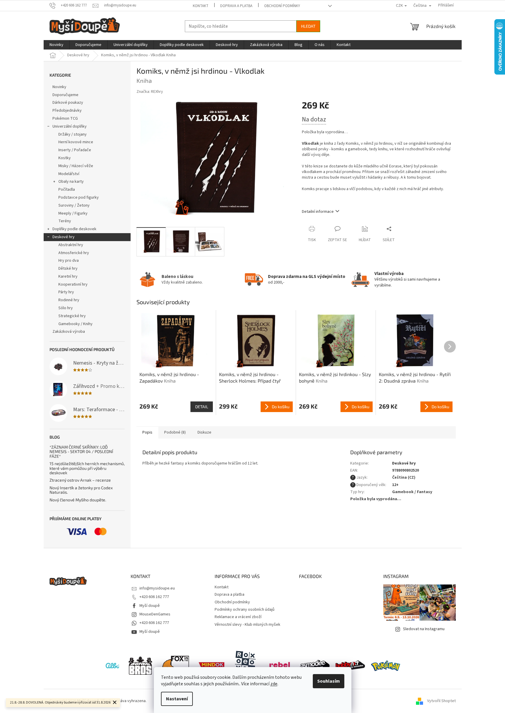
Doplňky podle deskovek (74, 229)
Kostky (64, 158)
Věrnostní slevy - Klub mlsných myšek (247, 625)
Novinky (59, 87)
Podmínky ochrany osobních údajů (244, 609)
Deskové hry (63, 237)
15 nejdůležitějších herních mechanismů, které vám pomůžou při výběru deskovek (87, 468)
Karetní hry (68, 276)
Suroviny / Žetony (74, 205)
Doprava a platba (236, 6)
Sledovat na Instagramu (424, 629)
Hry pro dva (68, 261)
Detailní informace (318, 212)
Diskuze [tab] (204, 432)
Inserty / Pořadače (74, 150)
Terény (64, 221)
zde (273, 684)
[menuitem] (56, 45)
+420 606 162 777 (154, 597)
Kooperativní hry (73, 284)
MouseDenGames (154, 614)
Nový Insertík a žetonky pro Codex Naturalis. (81, 490)
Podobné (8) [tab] (175, 432)
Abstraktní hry (70, 245)
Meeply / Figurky (73, 213)
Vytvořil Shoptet (441, 701)
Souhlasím (328, 681)
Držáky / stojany (72, 134)
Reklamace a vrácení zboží (238, 617)
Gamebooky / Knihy (75, 324)
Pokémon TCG (65, 118)
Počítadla (66, 189)
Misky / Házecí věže (75, 166)
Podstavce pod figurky (78, 197)
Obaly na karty (71, 182)
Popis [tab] (147, 432)
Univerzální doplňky (69, 126)
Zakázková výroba (68, 332)
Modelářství (68, 174)
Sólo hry (65, 308)
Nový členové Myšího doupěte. (78, 500)
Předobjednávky (67, 110)
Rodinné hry (68, 300)
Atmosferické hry (73, 253)
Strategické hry (72, 316)
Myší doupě (149, 606)
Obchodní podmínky (282, 6)
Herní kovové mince (75, 142)
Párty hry (66, 292)
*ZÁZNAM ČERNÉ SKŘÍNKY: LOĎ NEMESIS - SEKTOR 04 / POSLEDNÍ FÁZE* (81, 451)
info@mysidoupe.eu (157, 588)
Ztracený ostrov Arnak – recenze (80, 480)
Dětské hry (68, 268)
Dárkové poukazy (67, 103)
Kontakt (200, 6)
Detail (201, 406)
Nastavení (177, 699)
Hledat (308, 26)
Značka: (149, 92)
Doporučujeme (65, 95)
